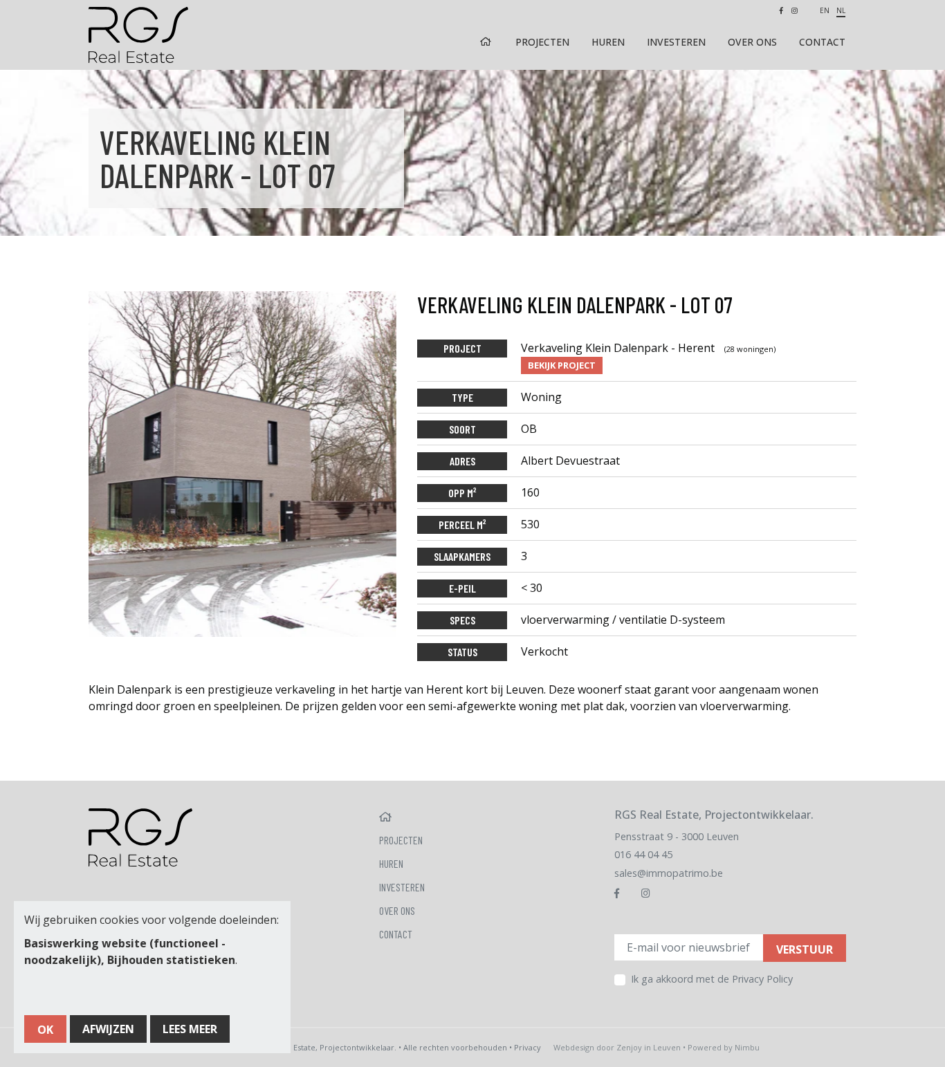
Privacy (527, 1047)
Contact (822, 41)
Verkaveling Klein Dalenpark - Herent (648, 347)
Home (487, 41)
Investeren (676, 41)
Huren (608, 41)
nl (840, 10)
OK (45, 1029)
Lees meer (190, 1029)
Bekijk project (562, 365)
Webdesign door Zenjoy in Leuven (617, 1047)
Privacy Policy (762, 978)
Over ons (752, 41)
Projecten (542, 41)
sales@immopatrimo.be (668, 873)
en (824, 10)
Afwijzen (108, 1029)
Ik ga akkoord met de (712, 978)
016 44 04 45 (643, 854)
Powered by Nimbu (724, 1047)
